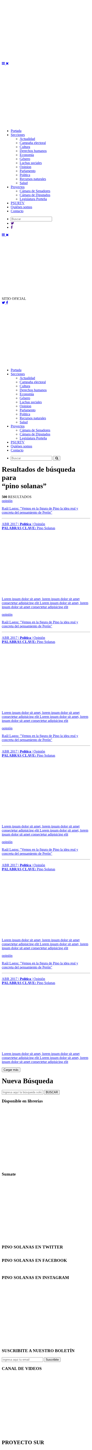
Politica (25, 175)
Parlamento (28, 171)
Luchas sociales (31, 163)
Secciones (18, 135)
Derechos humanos (33, 151)
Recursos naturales (33, 179)
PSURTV (18, 203)
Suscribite (52, 1359)
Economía (27, 155)
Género (25, 159)
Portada (16, 131)
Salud (24, 183)
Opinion (25, 167)
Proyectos (18, 187)
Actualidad (27, 139)
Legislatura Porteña (33, 199)
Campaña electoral (33, 143)
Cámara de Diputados (35, 195)
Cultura (25, 147)
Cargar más (11, 1069)
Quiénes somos (21, 207)
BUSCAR (52, 1092)
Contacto (17, 211)
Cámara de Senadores (35, 191)
